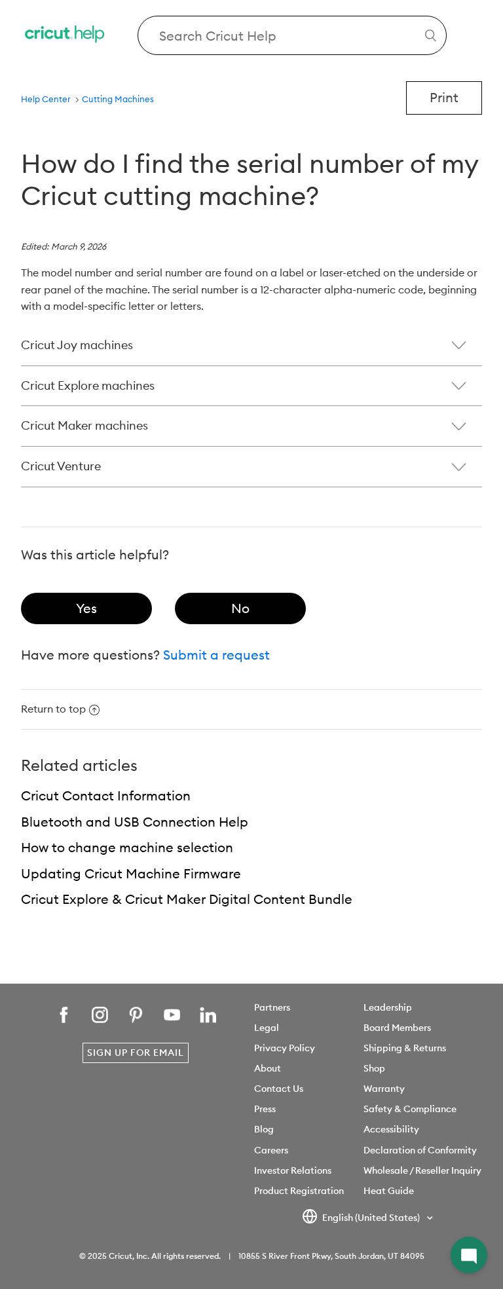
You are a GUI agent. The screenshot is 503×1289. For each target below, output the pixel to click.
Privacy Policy (284, 1048)
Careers (271, 1150)
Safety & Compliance (409, 1109)
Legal (266, 1028)
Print (444, 97)
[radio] (86, 608)
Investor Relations (292, 1170)
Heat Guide (388, 1191)
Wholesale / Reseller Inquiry (422, 1170)
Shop (374, 1068)
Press (265, 1109)
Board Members (397, 1028)
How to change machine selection (127, 847)
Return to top (53, 708)
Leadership (387, 1007)
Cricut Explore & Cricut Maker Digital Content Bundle (186, 899)
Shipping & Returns (404, 1048)
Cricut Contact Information (106, 795)
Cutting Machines (118, 99)
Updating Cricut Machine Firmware (131, 873)
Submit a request (216, 654)
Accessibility (391, 1129)
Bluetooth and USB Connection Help (134, 821)
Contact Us (278, 1088)
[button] (469, 1255)
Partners (272, 1007)
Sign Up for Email (135, 1052)
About (267, 1068)
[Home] (65, 36)
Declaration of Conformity (420, 1150)
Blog (264, 1129)
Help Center (46, 99)
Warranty (384, 1088)
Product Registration (299, 1191)
